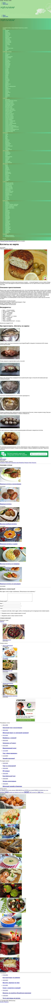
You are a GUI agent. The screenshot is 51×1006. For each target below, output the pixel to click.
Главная (2, 241)
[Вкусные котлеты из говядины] (13, 561)
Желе (6, 166)
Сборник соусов (9, 182)
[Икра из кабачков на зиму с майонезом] (11, 927)
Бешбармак (8, 57)
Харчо (6, 46)
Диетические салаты (10, 110)
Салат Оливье (8, 119)
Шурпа (7, 49)
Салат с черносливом (10, 123)
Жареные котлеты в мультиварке (10, 484)
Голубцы (7, 67)
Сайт (1, 608)
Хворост (7, 211)
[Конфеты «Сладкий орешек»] (9, 956)
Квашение (7, 161)
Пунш (6, 134)
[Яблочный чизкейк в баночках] (10, 694)
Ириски (7, 168)
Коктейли (7, 148)
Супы (4, 29)
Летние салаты (9, 111)
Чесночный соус (9, 191)
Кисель (7, 141)
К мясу (7, 195)
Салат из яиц (8, 112)
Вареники (7, 64)
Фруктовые (8, 143)
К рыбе (7, 198)
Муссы (7, 174)
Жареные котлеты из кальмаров (10, 584)
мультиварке (41, 790)
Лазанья (7, 80)
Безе (6, 165)
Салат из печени (9, 118)
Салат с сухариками (10, 120)
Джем (6, 160)
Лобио (6, 82)
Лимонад (7, 144)
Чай (6, 135)
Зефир (7, 167)
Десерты (5, 163)
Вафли (7, 201)
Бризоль (7, 62)
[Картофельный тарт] (10, 669)
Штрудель (7, 223)
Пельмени (7, 92)
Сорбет (7, 178)
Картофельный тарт (7, 670)
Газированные (8, 145)
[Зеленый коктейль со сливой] (11, 897)
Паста (6, 89)
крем (30, 790)
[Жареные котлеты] (9, 501)
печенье (2, 792)
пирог (7, 792)
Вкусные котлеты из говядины (9, 564)
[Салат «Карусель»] (9, 838)
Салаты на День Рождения (12, 126)
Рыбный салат (8, 107)
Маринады (8, 190)
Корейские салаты (9, 104)
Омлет (6, 87)
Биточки (7, 60)
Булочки (7, 213)
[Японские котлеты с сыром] (11, 541)
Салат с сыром (9, 122)
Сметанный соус (9, 184)
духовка (9, 790)
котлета (4, 459)
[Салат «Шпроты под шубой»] (9, 971)
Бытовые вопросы (9, 236)
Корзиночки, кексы (9, 207)
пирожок (10, 792)
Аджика (7, 159)
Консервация (8, 162)
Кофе (6, 136)
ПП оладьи (5, 658)
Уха (6, 45)
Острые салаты (9, 114)
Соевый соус (8, 185)
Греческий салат (9, 101)
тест (36, 792)
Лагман (7, 36)
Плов (6, 93)
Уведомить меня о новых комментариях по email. (14, 613)
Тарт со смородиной (8, 645)
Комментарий (3, 601)
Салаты (5, 98)
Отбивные (7, 88)
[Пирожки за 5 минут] (13, 808)
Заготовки (6, 150)
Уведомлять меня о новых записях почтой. (12, 615)
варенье (4, 790)
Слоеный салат (9, 131)
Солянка (7, 43)
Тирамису (7, 179)
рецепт (22, 792)
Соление (7, 157)
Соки (6, 147)
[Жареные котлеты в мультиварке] (10, 481)
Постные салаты (9, 116)
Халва (6, 180)
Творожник (8, 229)
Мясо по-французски (10, 86)
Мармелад (7, 172)
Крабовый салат (9, 105)
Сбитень (7, 139)
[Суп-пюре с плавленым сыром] (11, 867)
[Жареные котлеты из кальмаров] (11, 581)
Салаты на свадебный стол (12, 129)
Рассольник (8, 41)
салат (26, 792)
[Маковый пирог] (11, 852)
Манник (7, 225)
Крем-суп (7, 35)
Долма (7, 69)
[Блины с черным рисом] (11, 882)
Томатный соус (9, 188)
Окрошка (7, 38)
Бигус (6, 58)
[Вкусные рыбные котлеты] (9, 521)
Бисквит (7, 215)
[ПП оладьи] (10, 657)
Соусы (5, 181)
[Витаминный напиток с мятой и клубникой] (11, 941)
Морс (6, 138)
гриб (7, 790)
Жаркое (7, 72)
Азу (6, 52)
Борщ (6, 31)
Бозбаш (7, 30)
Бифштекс (7, 61)
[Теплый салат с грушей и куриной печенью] (13, 912)
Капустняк (7, 33)
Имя (1, 603)
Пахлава (7, 216)
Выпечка (5, 200)
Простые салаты (9, 117)
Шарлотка (7, 224)
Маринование (8, 156)
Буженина (7, 63)
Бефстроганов (8, 56)
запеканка (13, 790)
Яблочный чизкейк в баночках (10, 695)
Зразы (6, 74)
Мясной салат (8, 106)
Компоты (7, 142)
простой (19, 792)
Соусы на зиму (9, 187)
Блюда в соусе (9, 192)
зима (17, 790)
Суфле (7, 232)
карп (1, 459)
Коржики (7, 203)
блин (1, 790)
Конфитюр (7, 153)
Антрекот (7, 54)
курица (36, 790)
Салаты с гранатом (10, 130)
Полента (7, 95)
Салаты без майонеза (10, 125)
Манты (7, 85)
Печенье (7, 210)
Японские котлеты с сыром (8, 544)
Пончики (7, 228)
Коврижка (7, 231)
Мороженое (8, 173)
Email (1, 606)
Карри (6, 75)
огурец (47, 790)
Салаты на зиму (9, 128)
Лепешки (7, 217)
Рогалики (7, 212)
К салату (7, 199)
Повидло (7, 154)
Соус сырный (8, 186)
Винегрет (7, 99)
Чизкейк (7, 222)
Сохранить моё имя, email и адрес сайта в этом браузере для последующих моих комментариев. (25, 610)
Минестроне (8, 37)
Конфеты (7, 169)
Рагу (6, 97)
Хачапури (7, 221)
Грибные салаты (9, 103)
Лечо (6, 155)
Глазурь (7, 230)
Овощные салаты (9, 113)
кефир (23, 790)
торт (39, 792)
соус (30, 792)
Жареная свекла (7, 639)
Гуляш (6, 68)
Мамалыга (7, 83)
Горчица (7, 193)
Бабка (6, 55)
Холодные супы (9, 48)
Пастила (7, 175)
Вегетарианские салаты (11, 100)
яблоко (42, 792)
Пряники (7, 218)
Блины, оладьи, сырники (11, 205)
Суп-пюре (7, 44)
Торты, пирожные (9, 206)
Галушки (7, 66)
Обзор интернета (9, 235)
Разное (5, 234)
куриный (32, 790)
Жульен (7, 73)
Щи (6, 50)
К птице (7, 197)
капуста (20, 790)
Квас (6, 137)
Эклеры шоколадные (8, 683)
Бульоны (7, 32)
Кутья (6, 170)
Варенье (7, 151)
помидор (16, 792)
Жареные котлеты (5, 504)
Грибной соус (8, 194)
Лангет (7, 81)
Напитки (5, 132)
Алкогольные (8, 149)
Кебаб (6, 77)
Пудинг (7, 176)
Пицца (6, 219)
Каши (6, 76)
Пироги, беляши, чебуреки (11, 204)
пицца (13, 792)
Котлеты (7, 79)
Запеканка (7, 226)
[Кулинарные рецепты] (7, 13)
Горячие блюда (7, 51)
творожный (34, 792)
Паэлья (7, 91)
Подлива (7, 94)
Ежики (6, 70)
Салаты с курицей (9, 108)
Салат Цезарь (8, 124)
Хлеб (6, 209)
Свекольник (8, 42)
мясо (45, 790)
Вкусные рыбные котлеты (8, 524)
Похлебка (7, 39)
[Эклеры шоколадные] (10, 682)
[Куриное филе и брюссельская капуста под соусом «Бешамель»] (10, 823)
